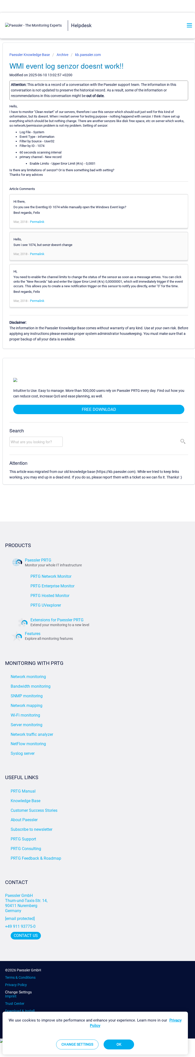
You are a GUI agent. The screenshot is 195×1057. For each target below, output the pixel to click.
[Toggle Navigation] (189, 25)
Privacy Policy (16, 985)
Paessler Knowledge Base (30, 55)
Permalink (37, 222)
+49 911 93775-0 (20, 926)
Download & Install (20, 1011)
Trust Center (14, 1004)
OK (119, 1044)
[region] (95, 1033)
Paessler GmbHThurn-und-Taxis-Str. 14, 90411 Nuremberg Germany (26, 903)
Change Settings (18, 992)
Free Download (99, 409)
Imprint (11, 996)
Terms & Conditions (20, 977)
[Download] (88, 541)
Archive (62, 55)
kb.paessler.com (88, 55)
